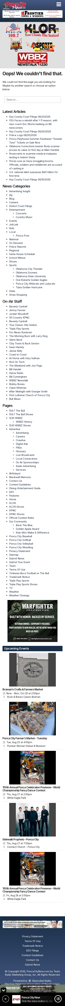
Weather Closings (19, 595)
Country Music (24, 217)
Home (12, 499)
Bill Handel (15, 369)
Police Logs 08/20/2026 (23, 135)
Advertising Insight (19, 191)
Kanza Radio (16, 373)
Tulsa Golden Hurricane (29, 287)
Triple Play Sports (19, 328)
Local (12, 231)
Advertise (14, 429)
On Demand (16, 243)
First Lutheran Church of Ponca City (29, 395)
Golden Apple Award (27, 528)
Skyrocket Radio (41, 980)
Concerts (21, 213)
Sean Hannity (16, 347)
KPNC (12, 510)
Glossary (21, 451)
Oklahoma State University (31, 276)
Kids (11, 228)
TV (10, 588)
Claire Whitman (17, 387)
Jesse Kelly (15, 350)
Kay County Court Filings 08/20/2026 (30, 131)
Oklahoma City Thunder (29, 268)
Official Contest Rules (21, 517)
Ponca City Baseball (20, 536)
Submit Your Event (19, 562)
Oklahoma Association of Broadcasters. (37, 984)
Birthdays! (14, 473)
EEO (11, 492)
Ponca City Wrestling (21, 547)
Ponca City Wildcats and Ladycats (35, 283)
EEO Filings (32, 950)
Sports (13, 265)
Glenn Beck (15, 339)
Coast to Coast (17, 354)
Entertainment (17, 209)
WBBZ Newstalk (18, 380)
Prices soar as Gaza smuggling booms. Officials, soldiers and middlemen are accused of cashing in (35, 164)
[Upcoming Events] (32, 670)
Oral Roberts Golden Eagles (31, 280)
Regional (14, 250)
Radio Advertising (26, 466)
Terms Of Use (17, 569)
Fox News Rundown (20, 332)
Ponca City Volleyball (21, 543)
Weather (14, 591)
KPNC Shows (16, 514)
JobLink (13, 224)
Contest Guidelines (20, 484)
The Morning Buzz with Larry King (28, 336)
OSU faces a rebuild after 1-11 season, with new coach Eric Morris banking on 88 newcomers (33, 124)
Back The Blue (24, 525)
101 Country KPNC (19, 317)
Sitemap (13, 554)
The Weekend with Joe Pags (25, 365)
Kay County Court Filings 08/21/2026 (29, 116)
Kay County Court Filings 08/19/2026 (29, 179)
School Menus (17, 257)
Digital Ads (22, 443)
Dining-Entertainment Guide (24, 488)
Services (21, 469)
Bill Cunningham (18, 376)
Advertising (22, 432)
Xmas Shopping (18, 294)
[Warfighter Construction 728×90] (32, 988)
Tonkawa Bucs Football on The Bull (29, 573)
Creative (21, 440)
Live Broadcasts (25, 455)
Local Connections (26, 458)
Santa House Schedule (22, 254)
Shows (13, 261)
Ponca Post (22, 235)
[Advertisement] (32, 14)
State (12, 291)
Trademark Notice (19, 577)
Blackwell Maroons (20, 477)
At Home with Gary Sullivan (24, 358)
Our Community (18, 521)
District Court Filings (20, 206)
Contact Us (15, 480)
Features (14, 495)
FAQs (19, 447)
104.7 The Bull (17, 410)
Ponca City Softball (20, 540)
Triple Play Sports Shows (23, 584)
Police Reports (17, 246)
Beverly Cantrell (18, 306)
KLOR (12, 503)
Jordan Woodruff (18, 313)
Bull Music (15, 398)
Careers (13, 202)
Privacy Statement (19, 551)
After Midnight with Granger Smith (28, 391)
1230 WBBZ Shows (20, 425)
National (13, 239)
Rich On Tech (16, 361)
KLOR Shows (16, 506)
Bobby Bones (17, 384)
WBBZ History (24, 421)
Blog (11, 198)
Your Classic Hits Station (23, 325)
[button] (58, 4)
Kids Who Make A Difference (32, 532)
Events (13, 220)
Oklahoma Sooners (26, 272)
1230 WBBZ (15, 418)
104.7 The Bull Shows (21, 414)
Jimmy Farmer (17, 310)
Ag (10, 195)
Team (12, 565)
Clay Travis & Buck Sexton (24, 343)
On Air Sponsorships (27, 462)
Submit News (16, 558)
